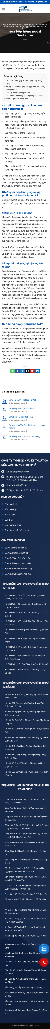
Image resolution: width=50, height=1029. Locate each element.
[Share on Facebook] (17, 371)
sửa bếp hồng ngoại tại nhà (17, 25)
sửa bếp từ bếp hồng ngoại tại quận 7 (31, 27)
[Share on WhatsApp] (12, 371)
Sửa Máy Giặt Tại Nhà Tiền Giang (24, 436)
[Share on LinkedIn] (37, 371)
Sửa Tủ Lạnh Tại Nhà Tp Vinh (22, 400)
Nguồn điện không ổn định (20, 93)
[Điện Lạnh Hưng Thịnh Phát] (25, 8)
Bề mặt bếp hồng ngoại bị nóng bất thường (26, 96)
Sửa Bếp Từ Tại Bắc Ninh (21, 417)
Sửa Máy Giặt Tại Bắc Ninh (21, 408)
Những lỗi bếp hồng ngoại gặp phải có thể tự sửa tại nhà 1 (25, 88)
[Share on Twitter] (22, 371)
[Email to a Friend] (27, 371)
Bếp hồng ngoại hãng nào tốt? (18, 99)
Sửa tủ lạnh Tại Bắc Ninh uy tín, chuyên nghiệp (27, 426)
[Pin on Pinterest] (32, 371)
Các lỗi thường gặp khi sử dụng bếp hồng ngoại (23, 82)
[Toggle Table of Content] (42, 76)
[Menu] (3, 8)
